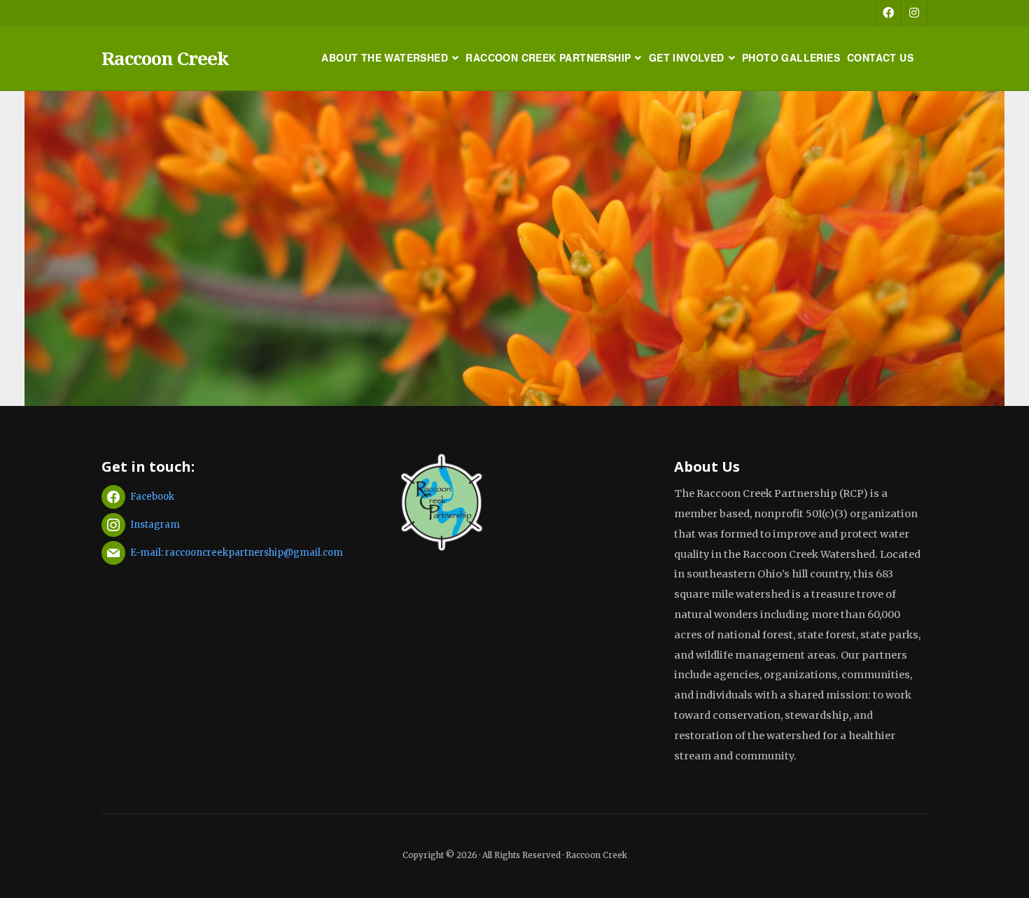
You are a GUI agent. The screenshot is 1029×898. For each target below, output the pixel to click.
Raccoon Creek (165, 58)
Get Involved (686, 57)
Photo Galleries (791, 57)
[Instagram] (914, 13)
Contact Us (880, 57)
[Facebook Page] (888, 13)
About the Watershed (384, 57)
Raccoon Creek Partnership (548, 57)
